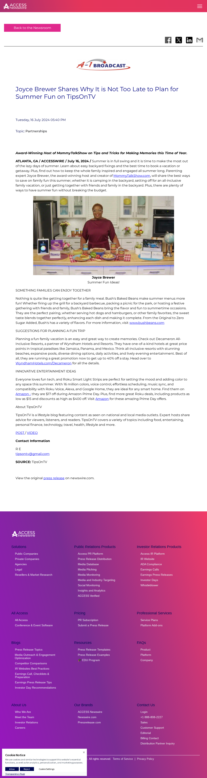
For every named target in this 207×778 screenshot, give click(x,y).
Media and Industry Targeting (96, 580)
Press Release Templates (94, 649)
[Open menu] (199, 6)
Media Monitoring (89, 574)
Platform (145, 654)
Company (146, 660)
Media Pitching (87, 569)
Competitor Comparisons (31, 663)
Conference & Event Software (34, 625)
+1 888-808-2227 (151, 717)
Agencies (21, 564)
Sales (144, 722)
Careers (20, 727)
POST (20, 433)
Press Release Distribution (95, 559)
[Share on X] (178, 40)
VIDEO (32, 433)
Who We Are (23, 711)
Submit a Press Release (93, 625)
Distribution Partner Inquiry (157, 743)
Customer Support (152, 727)
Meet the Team (24, 717)
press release (53, 478)
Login (144, 711)
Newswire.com (87, 717)
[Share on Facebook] (168, 40)
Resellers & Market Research (33, 574)
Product (145, 649)
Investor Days (149, 580)
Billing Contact (149, 738)
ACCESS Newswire (90, 711)
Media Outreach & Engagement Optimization (35, 656)
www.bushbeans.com (146, 323)
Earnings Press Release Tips (33, 682)
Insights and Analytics (91, 590)
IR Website (147, 559)
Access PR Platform (90, 553)
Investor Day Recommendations (35, 687)
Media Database (88, 564)
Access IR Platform (152, 553)
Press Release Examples (94, 654)
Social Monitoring (89, 585)
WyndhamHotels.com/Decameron (44, 363)
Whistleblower (149, 585)
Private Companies (27, 559)
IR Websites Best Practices (32, 668)
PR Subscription (88, 620)
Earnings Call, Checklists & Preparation (32, 675)
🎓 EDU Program (89, 660)
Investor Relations (26, 722)
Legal (18, 569)
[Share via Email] (199, 40)
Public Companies (26, 553)
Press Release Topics (28, 649)
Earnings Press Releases (156, 574)
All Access (21, 620)
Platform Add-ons (151, 625)
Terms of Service (123, 758)
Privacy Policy (145, 758)
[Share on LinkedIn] (189, 40)
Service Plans (149, 620)
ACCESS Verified (88, 595)
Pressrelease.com (89, 722)
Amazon (102, 399)
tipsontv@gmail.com (33, 454)
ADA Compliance (151, 564)
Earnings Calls (149, 569)
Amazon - (23, 394)
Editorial (145, 733)
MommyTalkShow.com (131, 176)
